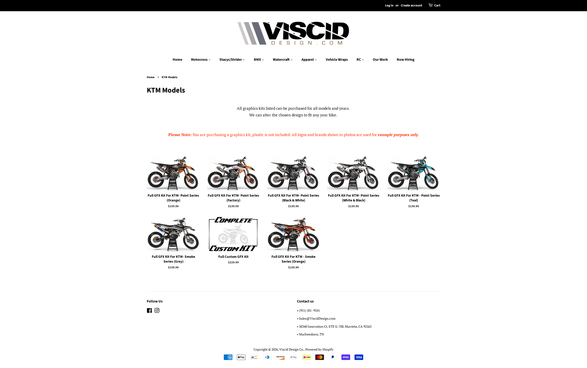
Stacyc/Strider (231, 59)
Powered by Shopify (319, 349)
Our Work (380, 59)
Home (177, 59)
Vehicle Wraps (337, 59)
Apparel (308, 59)
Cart (437, 5)
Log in (389, 5)
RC (359, 59)
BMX (258, 59)
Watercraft (281, 59)
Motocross (199, 59)
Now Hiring (406, 59)
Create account (411, 5)
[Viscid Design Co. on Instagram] (156, 311)
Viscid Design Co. (291, 349)
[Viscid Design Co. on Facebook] (149, 311)
